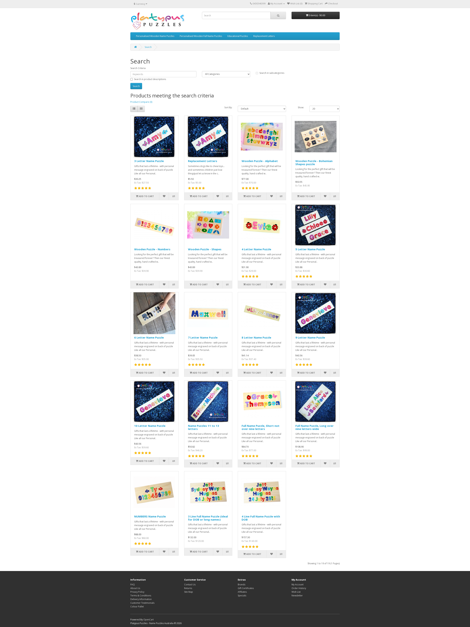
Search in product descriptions (150, 79)
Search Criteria (138, 68)
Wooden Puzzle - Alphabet (260, 161)
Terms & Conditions (140, 595)
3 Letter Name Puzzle (149, 161)
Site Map (188, 591)
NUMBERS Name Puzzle (150, 516)
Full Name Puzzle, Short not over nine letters (260, 427)
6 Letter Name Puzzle (149, 337)
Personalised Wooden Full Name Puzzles (201, 36)
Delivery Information (141, 599)
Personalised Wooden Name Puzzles (155, 36)
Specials (242, 595)
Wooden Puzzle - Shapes (204, 249)
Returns (188, 588)
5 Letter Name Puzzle (310, 249)
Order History (299, 588)
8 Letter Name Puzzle (256, 337)
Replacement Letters (264, 36)
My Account (297, 584)
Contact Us (190, 584)
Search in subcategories (271, 72)
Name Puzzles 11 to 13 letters (203, 427)
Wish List (296, 591)
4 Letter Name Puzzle (256, 249)
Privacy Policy (137, 591)
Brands (241, 584)
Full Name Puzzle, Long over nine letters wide (314, 427)
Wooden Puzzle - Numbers (152, 249)
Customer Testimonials (142, 602)
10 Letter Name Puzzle (149, 426)
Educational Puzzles (237, 36)
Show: (301, 107)
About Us (135, 588)
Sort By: (228, 107)
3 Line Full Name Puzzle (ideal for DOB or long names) (208, 518)
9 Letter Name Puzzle (310, 337)
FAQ (132, 584)
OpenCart (148, 619)
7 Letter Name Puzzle (203, 337)
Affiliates (242, 591)
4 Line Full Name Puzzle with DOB (261, 518)
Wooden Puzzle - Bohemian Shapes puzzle (313, 162)
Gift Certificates (246, 588)
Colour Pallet (137, 606)
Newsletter (297, 595)
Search (148, 47)
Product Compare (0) (141, 101)
